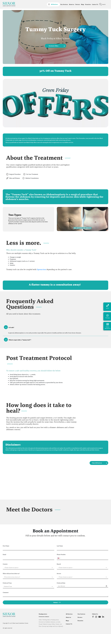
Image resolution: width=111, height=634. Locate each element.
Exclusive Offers (53, 46)
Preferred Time (7, 583)
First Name (6, 546)
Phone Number (61, 554)
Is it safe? (9, 327)
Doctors (77, 4)
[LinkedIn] (103, 616)
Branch (59, 564)
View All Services (97, 463)
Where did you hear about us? (11, 573)
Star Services (64, 4)
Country (5, 564)
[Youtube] (99, 616)
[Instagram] (96, 616)
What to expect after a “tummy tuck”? (18, 339)
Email (4, 554)
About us (71, 4)
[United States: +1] (59, 558)
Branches (88, 4)
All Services (69, 614)
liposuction (41, 269)
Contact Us (95, 4)
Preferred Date (61, 583)
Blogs (82, 4)
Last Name (60, 546)
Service (59, 573)
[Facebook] (93, 616)
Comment (5, 592)
